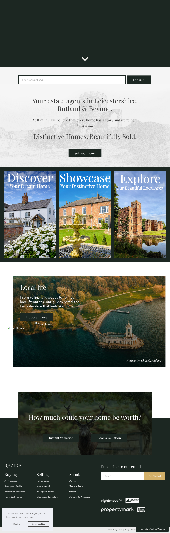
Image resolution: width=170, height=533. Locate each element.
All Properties (11, 481)
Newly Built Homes (13, 497)
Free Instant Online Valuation (152, 529)
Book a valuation (109, 438)
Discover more (36, 317)
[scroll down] (85, 60)
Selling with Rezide (45, 492)
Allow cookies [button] (38, 524)
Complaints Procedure (79, 497)
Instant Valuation (61, 438)
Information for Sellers (47, 497)
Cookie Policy (112, 530)
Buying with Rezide (13, 486)
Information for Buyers (15, 492)
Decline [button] (16, 524)
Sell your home (85, 153)
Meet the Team (76, 486)
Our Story (73, 481)
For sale (138, 80)
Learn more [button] (28, 517)
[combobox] (72, 79)
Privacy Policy (124, 530)
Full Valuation (43, 481)
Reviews (72, 492)
